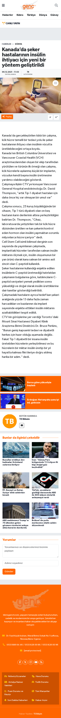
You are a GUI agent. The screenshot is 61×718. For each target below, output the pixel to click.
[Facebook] (19, 662)
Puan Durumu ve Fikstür (13, 693)
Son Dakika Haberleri (18, 700)
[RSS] (41, 662)
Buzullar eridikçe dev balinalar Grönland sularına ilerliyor (14, 462)
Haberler (7, 15)
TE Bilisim (24, 419)
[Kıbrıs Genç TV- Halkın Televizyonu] (29, 5)
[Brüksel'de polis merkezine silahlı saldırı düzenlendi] (45, 510)
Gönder (9, 571)
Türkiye (31, 15)
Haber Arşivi (41, 700)
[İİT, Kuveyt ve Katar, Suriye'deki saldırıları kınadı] (16, 480)
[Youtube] (35, 662)
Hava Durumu (42, 676)
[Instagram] (30, 662)
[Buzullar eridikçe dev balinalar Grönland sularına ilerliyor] (16, 450)
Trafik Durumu (41, 682)
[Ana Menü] (3, 5)
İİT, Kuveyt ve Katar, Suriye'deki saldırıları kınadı (14, 492)
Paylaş (9, 117)
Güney (54, 15)
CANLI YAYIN (12, 23)
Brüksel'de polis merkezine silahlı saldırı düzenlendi (44, 522)
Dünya (43, 15)
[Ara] (56, 6)
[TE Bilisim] (10, 421)
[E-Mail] (21, 425)
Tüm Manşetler (42, 691)
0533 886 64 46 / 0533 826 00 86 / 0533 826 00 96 (32, 645)
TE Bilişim (37, 714)
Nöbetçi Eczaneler (17, 676)
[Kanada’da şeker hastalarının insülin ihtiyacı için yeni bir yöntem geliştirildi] (30, 95)
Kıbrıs (20, 15)
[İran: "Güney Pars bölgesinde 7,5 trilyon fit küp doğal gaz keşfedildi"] (45, 450)
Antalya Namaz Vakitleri (13, 683)
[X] (25, 662)
